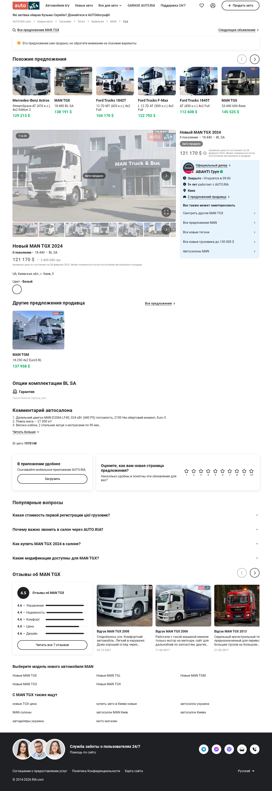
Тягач (81, 21)
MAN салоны (22, 712)
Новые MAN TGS (25, 684)
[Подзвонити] (254, 749)
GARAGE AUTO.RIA (141, 5)
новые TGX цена (25, 704)
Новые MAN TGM (193, 675)
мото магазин (106, 721)
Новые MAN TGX (108, 684)
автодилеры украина (28, 721)
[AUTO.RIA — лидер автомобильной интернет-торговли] (26, 6)
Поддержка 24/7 (173, 5)
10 (251, 475)
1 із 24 (23, 135)
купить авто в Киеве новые (116, 704)
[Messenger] (216, 749)
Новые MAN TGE (25, 675)
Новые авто (84, 5)
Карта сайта (134, 771)
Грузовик (65, 21)
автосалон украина (194, 704)
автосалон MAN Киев (112, 712)
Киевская (97, 21)
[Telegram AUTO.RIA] (203, 749)
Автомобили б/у (57, 5)
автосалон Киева (193, 712)
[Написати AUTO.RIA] (242, 749)
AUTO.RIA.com (22, 21)
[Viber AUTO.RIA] (229, 749)
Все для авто (108, 5)
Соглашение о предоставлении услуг (40, 771)
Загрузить (52, 479)
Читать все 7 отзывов (52, 645)
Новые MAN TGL (108, 675)
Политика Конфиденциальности (96, 771)
